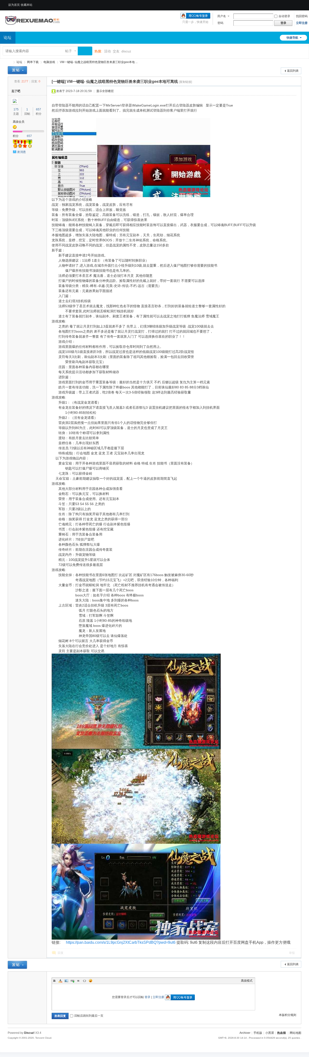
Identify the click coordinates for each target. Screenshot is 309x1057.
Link (72, 980)
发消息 (21, 152)
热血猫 (10, 62)
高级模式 (247, 980)
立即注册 (302, 23)
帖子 (68, 51)
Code (84, 980)
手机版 (257, 1033)
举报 (292, 953)
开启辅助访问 (293, 3)
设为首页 (14, 5)
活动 (107, 51)
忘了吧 (16, 91)
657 (38, 109)
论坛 (19, 62)
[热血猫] (32, 28)
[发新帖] (17, 70)
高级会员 (18, 121)
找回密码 (302, 16)
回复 (60, 953)
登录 (147, 997)
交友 (116, 51)
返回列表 (293, 70)
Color (60, 980)
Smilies (90, 980)
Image (66, 980)
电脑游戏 (49, 62)
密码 (220, 23)
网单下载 (33, 62)
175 (16, 109)
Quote (78, 980)
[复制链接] (185, 82)
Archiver (244, 1033)
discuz (126, 51)
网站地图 (295, 1033)
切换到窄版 (297, 4)
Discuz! (29, 1033)
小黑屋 (269, 1033)
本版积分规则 (287, 1015)
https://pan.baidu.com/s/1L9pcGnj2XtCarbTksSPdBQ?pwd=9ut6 (121, 942)
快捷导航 (292, 37)
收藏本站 (26, 5)
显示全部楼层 (105, 91)
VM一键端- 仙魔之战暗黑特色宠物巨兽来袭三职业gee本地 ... (99, 62)
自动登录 (284, 16)
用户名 (221, 16)
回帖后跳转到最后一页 (88, 1015)
